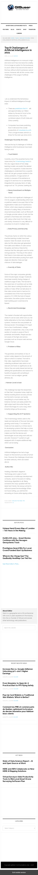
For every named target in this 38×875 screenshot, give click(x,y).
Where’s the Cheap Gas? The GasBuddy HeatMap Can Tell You (17, 557)
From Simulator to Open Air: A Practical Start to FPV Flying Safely (18, 684)
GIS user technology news (19, 7)
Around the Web (17, 500)
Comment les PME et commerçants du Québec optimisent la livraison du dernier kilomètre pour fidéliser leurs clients (18, 710)
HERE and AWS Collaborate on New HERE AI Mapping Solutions (18, 770)
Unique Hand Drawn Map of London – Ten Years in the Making (19, 529)
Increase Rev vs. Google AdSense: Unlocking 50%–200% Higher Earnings (18, 671)
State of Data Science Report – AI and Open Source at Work (18, 762)
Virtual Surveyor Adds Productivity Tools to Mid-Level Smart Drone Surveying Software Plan (18, 779)
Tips (24, 500)
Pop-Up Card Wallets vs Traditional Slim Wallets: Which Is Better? (18, 696)
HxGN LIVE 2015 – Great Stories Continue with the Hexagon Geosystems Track (17, 540)
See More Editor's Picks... (11, 564)
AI (13, 502)
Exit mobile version (19, 872)
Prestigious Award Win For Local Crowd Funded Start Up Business (17, 549)
